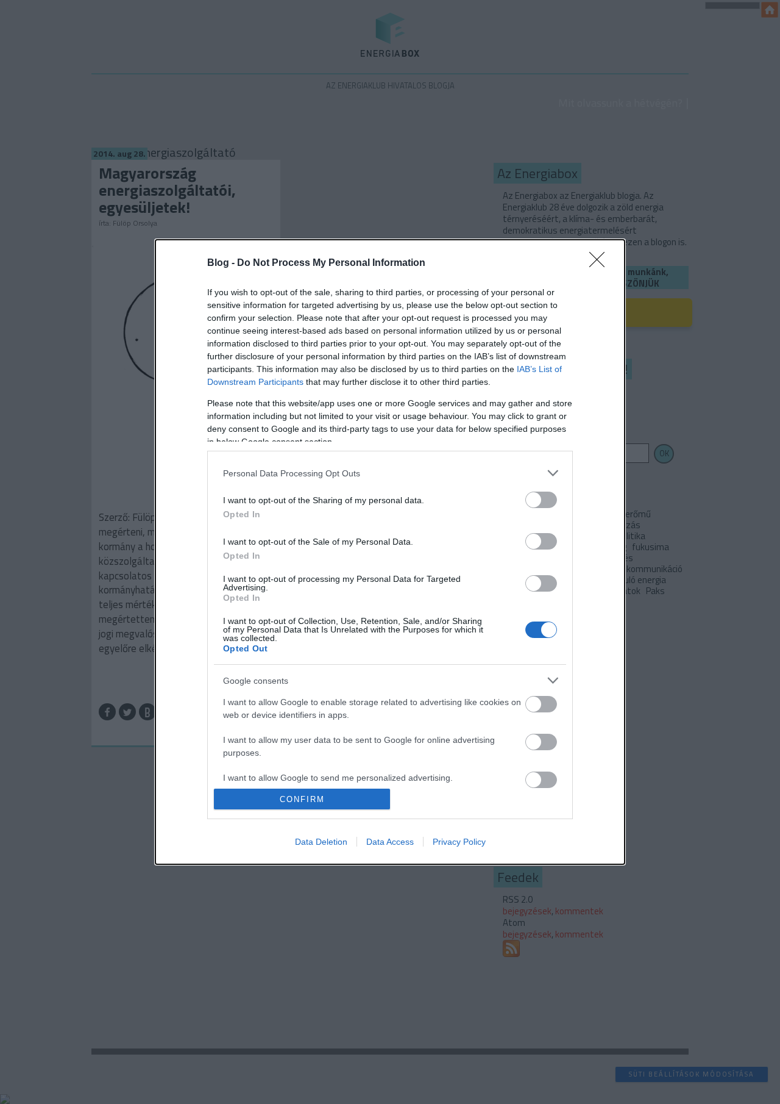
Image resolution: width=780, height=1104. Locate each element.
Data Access (390, 842)
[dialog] (390, 552)
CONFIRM (302, 799)
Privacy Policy (459, 842)
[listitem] (390, 473)
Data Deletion (321, 842)
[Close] (600, 263)
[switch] (541, 500)
